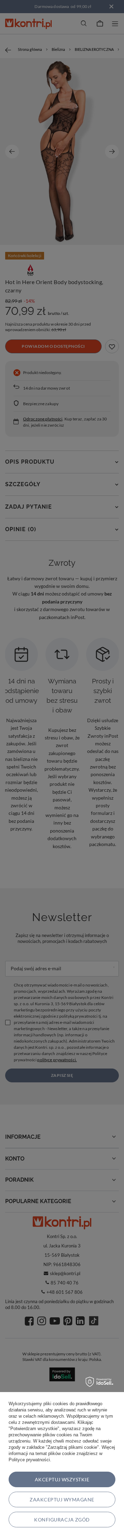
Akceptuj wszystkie (62, 1479)
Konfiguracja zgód (62, 1520)
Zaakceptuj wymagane (62, 1499)
